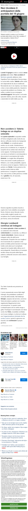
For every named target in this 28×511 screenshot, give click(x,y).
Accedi (25, 1)
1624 (12, 464)
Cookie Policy (16, 501)
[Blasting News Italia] (9, 2)
